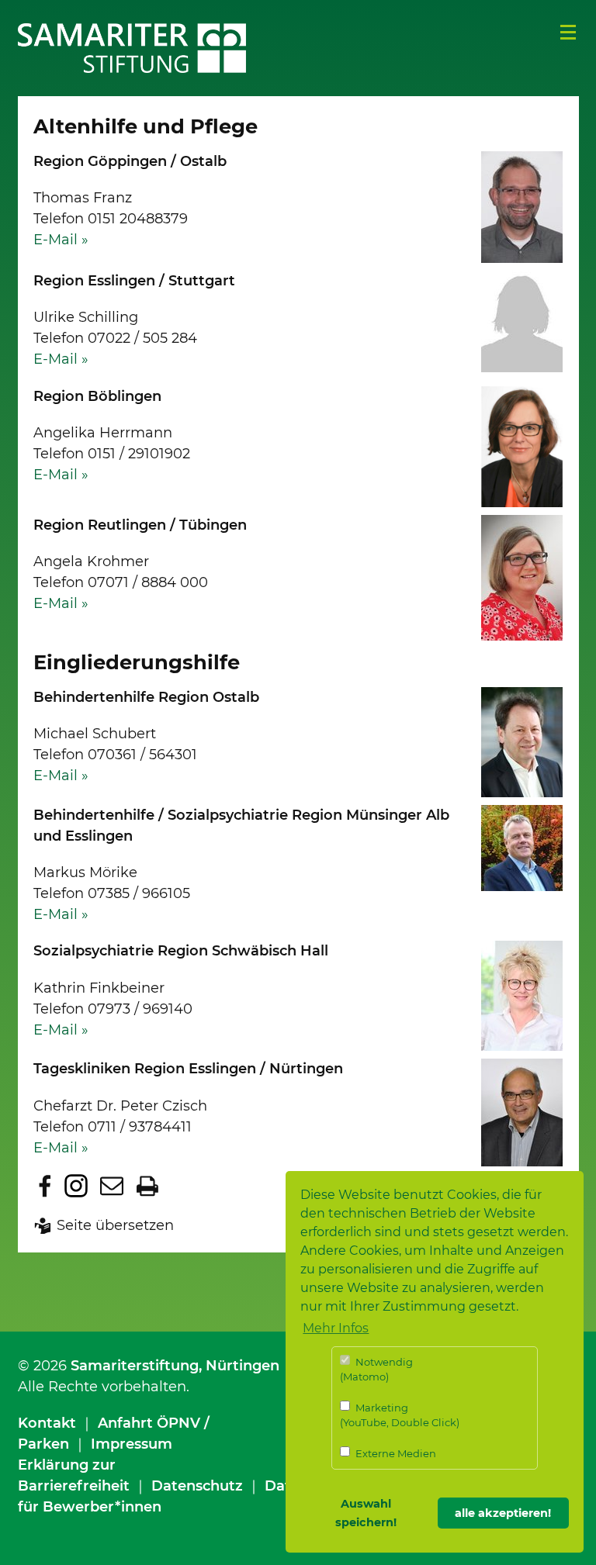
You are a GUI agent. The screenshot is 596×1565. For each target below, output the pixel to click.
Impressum (131, 1444)
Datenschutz (197, 1485)
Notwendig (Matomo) (376, 1370)
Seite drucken (147, 1185)
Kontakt (47, 1423)
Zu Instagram (76, 1185)
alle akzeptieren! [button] (503, 1513)
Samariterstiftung (135, 1365)
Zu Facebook (45, 1185)
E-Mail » (60, 239)
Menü (568, 32)
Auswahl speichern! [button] (366, 1513)
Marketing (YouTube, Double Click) (399, 1415)
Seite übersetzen (115, 1225)
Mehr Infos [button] (336, 1328)
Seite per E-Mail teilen (111, 1185)
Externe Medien (394, 1453)
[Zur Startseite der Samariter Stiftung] (132, 48)
